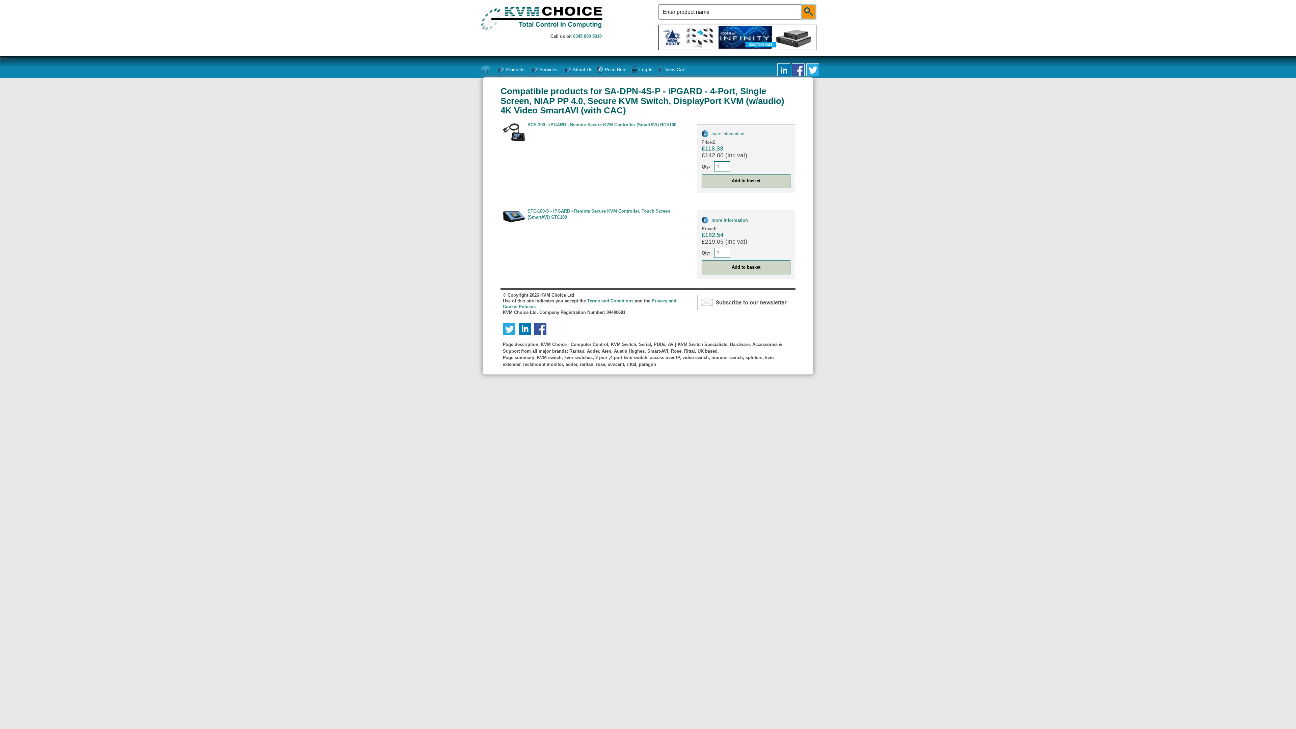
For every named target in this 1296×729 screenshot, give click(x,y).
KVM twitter (813, 70)
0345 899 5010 (587, 36)
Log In (646, 69)
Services (548, 69)
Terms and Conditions (610, 300)
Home (486, 69)
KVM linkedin (784, 70)
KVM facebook (798, 70)
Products (515, 69)
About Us (582, 69)
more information (727, 133)
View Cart (675, 69)
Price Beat (615, 69)
